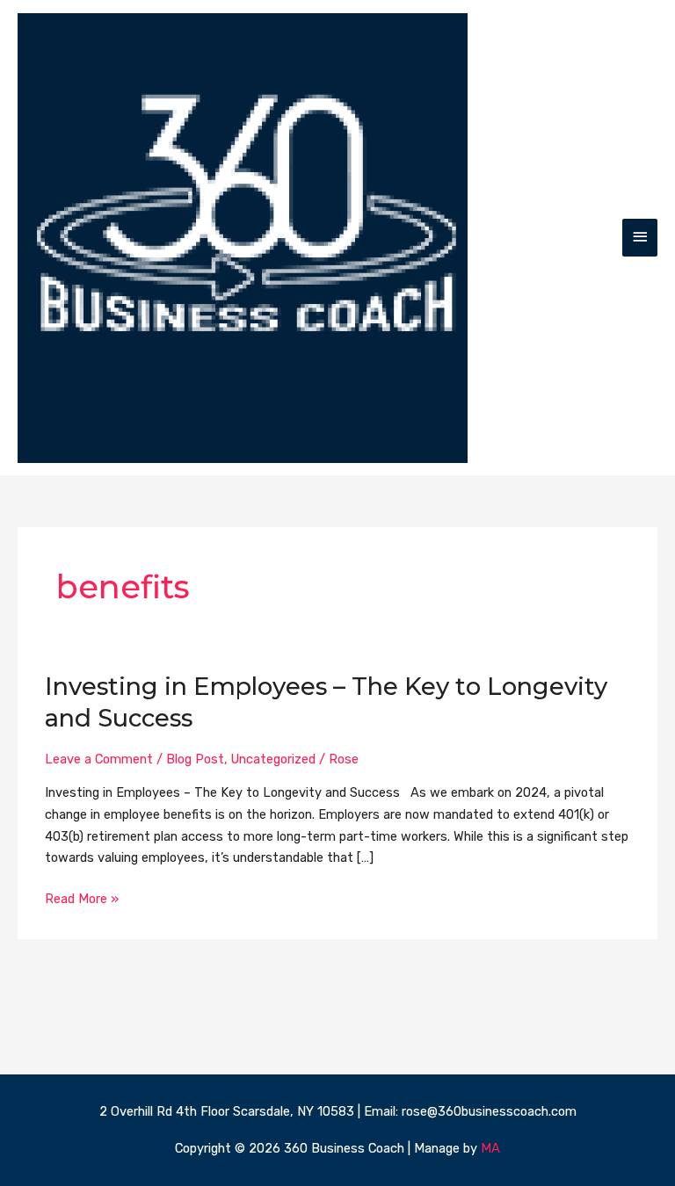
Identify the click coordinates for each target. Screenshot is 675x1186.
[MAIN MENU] (639, 238)
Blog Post (195, 759)
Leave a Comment (99, 759)
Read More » (82, 897)
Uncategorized (273, 759)
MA (490, 1148)
